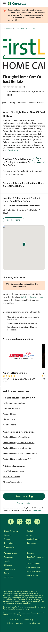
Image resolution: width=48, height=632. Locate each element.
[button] (24, 52)
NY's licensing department (32, 297)
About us (7, 535)
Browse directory (24, 503)
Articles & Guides (33, 539)
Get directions (13, 220)
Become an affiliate (33, 571)
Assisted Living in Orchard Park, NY (18, 442)
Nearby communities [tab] (17, 103)
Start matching (24, 496)
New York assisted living (13, 471)
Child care (8, 565)
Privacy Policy (28, 619)
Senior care (8, 577)
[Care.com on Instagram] (37, 522)
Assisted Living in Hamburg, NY (17, 448)
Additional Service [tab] (36, 103)
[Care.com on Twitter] (20, 522)
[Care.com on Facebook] (11, 522)
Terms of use (9, 543)
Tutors (6, 573)
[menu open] (4, 3)
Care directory (32, 575)
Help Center (31, 543)
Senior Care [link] (7, 28)
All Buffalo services (11, 477)
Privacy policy (9, 547)
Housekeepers (9, 569)
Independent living (11, 408)
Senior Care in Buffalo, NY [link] (25, 28)
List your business (33, 563)
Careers (7, 539)
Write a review (39, 160)
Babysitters (8, 557)
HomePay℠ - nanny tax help (35, 558)
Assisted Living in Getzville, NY (16, 437)
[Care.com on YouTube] (28, 522)
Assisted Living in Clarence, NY (17, 459)
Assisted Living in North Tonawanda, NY (21, 453)
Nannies (7, 561)
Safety (29, 535)
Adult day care (9, 425)
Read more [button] (13, 150)
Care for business (33, 567)
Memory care (9, 419)
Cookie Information (34, 623)
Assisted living (9, 414)
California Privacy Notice (15, 623)
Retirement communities (14, 403)
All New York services (12, 482)
